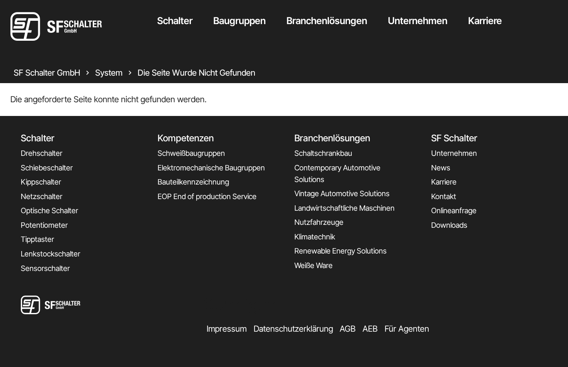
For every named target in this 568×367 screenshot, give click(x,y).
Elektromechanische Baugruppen (211, 167)
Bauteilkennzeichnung (193, 181)
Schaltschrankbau (323, 153)
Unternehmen (417, 21)
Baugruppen (239, 21)
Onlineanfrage (454, 210)
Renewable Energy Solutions (340, 250)
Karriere (485, 21)
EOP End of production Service (207, 196)
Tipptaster (37, 239)
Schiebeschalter (47, 167)
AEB (370, 329)
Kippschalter (41, 181)
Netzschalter (41, 196)
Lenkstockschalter (50, 253)
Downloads (449, 225)
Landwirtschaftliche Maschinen (344, 208)
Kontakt (443, 196)
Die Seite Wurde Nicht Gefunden (196, 73)
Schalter (175, 21)
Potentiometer (44, 225)
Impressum (227, 329)
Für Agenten (407, 329)
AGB (348, 329)
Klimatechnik (314, 236)
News (440, 167)
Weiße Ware (313, 265)
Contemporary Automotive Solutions (337, 173)
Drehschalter (41, 153)
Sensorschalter (45, 268)
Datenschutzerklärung (293, 329)
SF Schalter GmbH (47, 73)
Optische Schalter (49, 210)
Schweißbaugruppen (191, 153)
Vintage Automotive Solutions (342, 193)
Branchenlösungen (326, 21)
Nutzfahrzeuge (318, 222)
